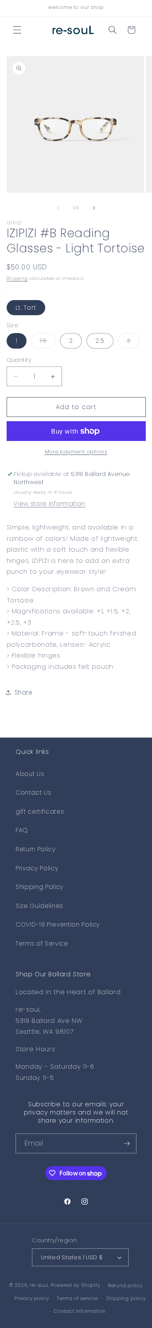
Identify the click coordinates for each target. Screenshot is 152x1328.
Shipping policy (126, 1298)
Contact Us (33, 792)
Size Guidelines (39, 906)
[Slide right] (94, 207)
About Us (30, 774)
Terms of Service (42, 943)
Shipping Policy (40, 887)
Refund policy (125, 1285)
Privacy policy (31, 1298)
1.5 (48, 342)
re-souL (39, 1285)
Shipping (17, 278)
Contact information (80, 1311)
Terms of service (77, 1298)
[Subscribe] (126, 1144)
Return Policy (36, 849)
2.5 (99, 341)
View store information (49, 504)
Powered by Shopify (75, 1285)
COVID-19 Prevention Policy (58, 924)
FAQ (22, 830)
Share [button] (23, 692)
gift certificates (40, 811)
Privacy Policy (37, 868)
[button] (17, 30)
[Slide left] (58, 207)
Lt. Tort (26, 308)
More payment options (76, 451)
